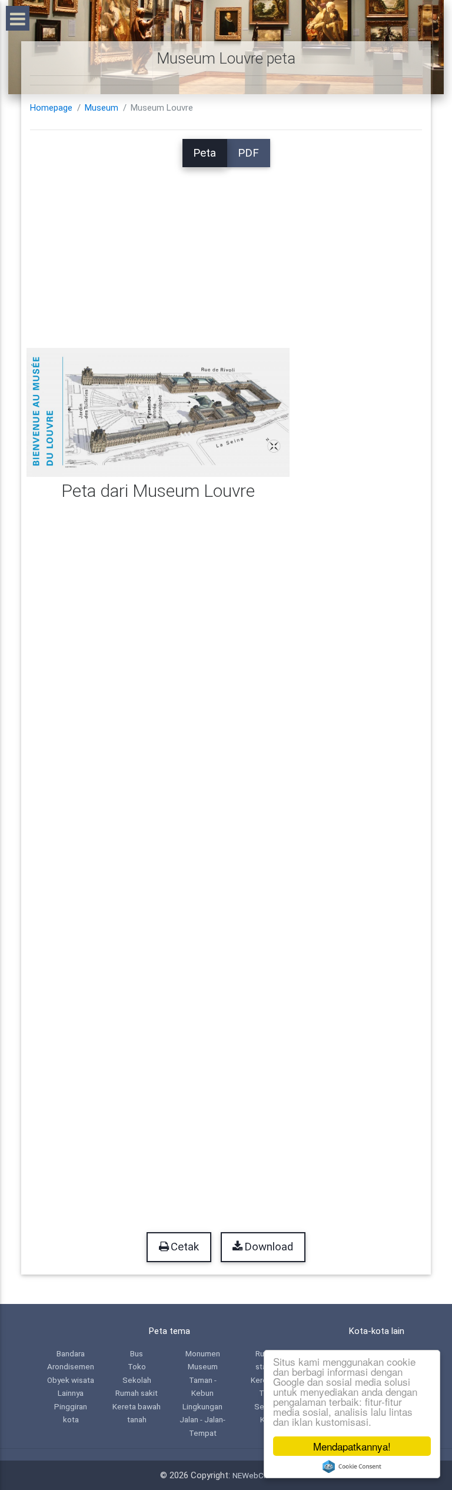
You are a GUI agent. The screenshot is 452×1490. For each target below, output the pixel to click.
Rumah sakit (136, 1393)
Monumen (202, 1353)
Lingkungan (202, 1406)
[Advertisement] (226, 249)
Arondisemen (70, 1366)
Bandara (70, 1353)
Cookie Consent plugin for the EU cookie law (352, 1466)
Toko (137, 1366)
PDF (248, 153)
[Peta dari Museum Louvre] (158, 412)
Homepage (51, 107)
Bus (136, 1353)
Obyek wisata (70, 1380)
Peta (204, 153)
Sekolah (136, 1380)
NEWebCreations (262, 1475)
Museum (101, 107)
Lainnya (71, 1393)
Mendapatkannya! (352, 1446)
